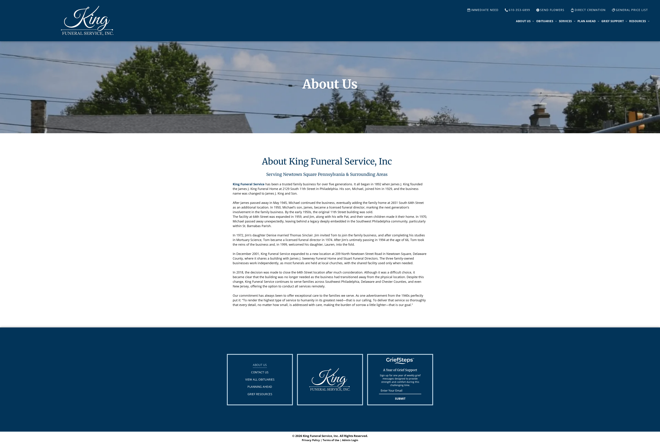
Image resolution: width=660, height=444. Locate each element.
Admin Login (350, 440)
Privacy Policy (311, 440)
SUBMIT (400, 399)
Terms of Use (331, 440)
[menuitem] (525, 21)
